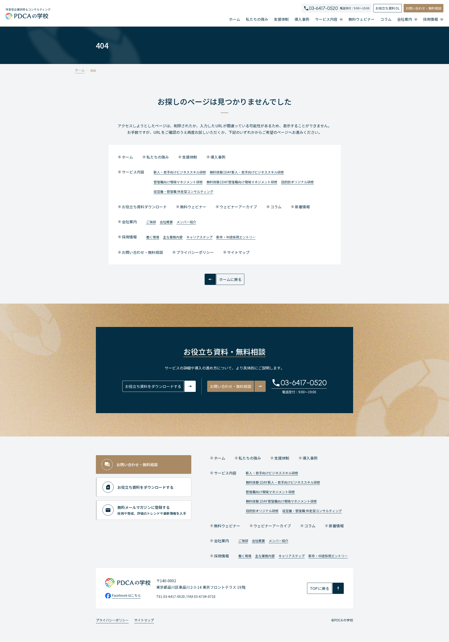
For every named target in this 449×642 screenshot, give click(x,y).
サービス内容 (133, 172)
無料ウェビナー (361, 19)
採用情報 (129, 237)
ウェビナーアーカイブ (238, 206)
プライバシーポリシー (195, 252)
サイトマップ (238, 252)
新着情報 (302, 206)
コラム (385, 19)
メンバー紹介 (186, 222)
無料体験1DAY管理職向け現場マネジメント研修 (242, 182)
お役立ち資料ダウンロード (144, 206)
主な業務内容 (173, 237)
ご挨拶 (151, 222)
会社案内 (129, 221)
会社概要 (166, 222)
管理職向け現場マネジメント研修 (178, 182)
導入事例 (301, 19)
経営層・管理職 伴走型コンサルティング (183, 191)
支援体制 (281, 19)
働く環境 (152, 237)
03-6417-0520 (323, 8)
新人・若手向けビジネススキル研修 (180, 172)
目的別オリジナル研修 (297, 182)
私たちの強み (257, 19)
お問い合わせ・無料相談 (424, 8)
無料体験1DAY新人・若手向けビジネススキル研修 (247, 172)
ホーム (234, 19)
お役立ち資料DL (387, 8)
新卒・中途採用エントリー (236, 237)
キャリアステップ (199, 237)
